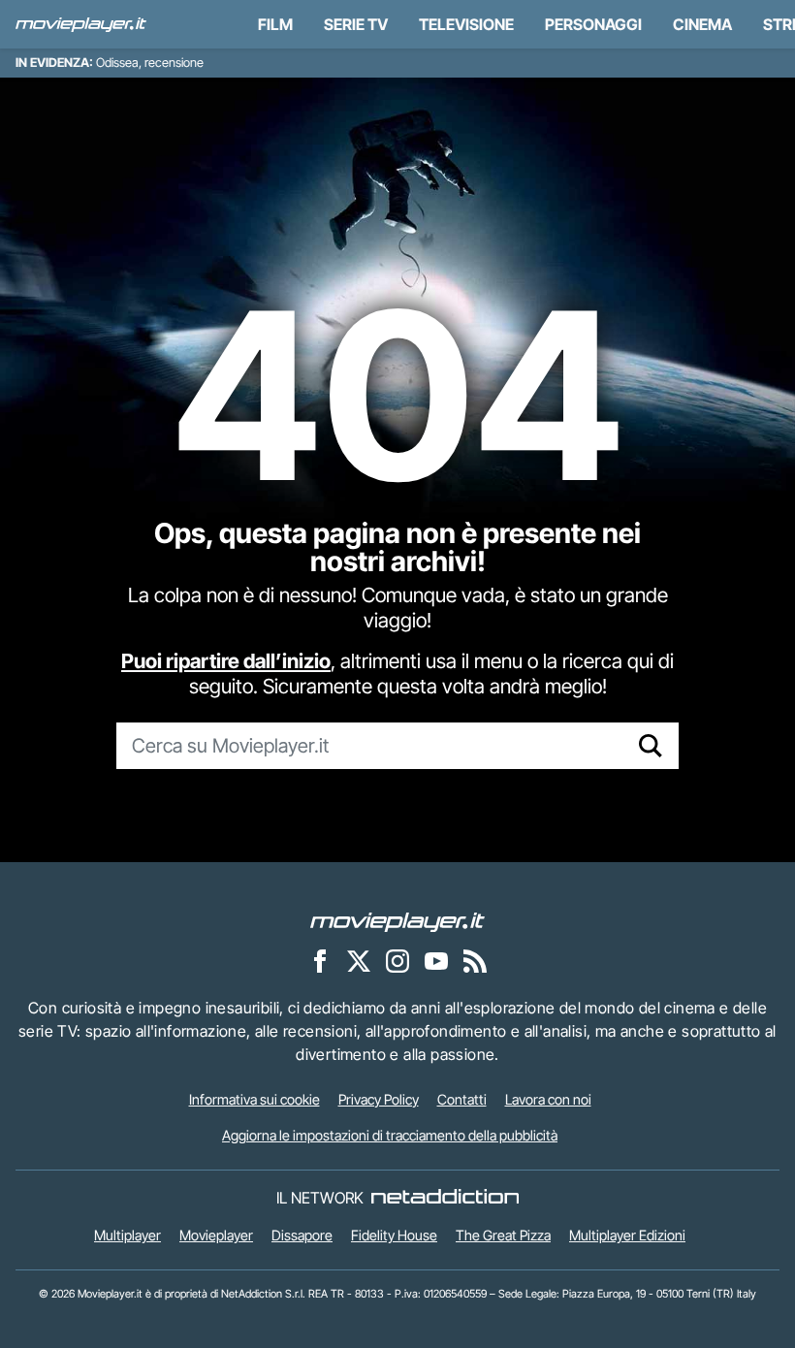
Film (275, 24)
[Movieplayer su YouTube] (436, 960)
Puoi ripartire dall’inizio (226, 661)
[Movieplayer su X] (358, 960)
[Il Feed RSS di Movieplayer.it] (475, 960)
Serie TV (356, 24)
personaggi (593, 24)
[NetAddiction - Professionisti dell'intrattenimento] (445, 1197)
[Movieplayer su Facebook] (320, 960)
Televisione (466, 24)
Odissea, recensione (150, 62)
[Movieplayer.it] (81, 24)
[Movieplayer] (397, 920)
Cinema (702, 24)
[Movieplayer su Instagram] (397, 960)
